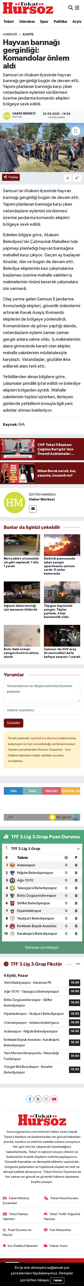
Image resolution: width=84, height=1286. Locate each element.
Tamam (57, 1280)
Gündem (27, 22)
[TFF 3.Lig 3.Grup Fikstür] (78, 964)
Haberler (10, 34)
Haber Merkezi (42, 499)
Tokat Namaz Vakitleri (15, 1216)
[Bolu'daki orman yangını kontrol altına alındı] (22, 635)
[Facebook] (30, 1099)
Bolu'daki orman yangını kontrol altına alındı (21, 653)
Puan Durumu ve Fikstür (17, 1232)
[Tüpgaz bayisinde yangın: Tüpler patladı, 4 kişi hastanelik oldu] (62, 592)
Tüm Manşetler (60, 1230)
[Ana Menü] (77, 8)
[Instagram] (46, 1099)
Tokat (8, 22)
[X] (38, 1099)
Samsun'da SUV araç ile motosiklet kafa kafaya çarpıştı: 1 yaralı (62, 653)
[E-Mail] (33, 509)
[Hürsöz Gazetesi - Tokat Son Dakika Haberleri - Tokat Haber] (28, 8)
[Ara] (70, 8)
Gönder (13, 723)
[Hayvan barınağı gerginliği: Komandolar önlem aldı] (42, 147)
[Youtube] (54, 1099)
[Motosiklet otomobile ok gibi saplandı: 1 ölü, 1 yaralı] (22, 545)
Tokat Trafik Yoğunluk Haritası (62, 1216)
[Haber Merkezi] (14, 502)
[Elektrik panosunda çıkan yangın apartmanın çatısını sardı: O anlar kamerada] (62, 545)
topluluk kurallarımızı (45, 738)
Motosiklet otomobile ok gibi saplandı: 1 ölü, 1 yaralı (21, 562)
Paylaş (13, 177)
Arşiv (77, 22)
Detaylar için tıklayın (42, 948)
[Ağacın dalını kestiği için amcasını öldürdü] (22, 592)
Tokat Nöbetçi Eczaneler (16, 1201)
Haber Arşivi (58, 1246)
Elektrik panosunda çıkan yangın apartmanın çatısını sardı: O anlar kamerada (59, 566)
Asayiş (28, 34)
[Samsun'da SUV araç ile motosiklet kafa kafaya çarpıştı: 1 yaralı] (62, 635)
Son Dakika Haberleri (23, 1246)
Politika (60, 22)
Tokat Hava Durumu (64, 1198)
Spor (44, 22)
